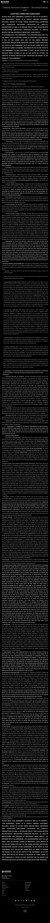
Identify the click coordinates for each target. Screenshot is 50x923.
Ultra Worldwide (28, 882)
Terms (27, 907)
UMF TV (26, 888)
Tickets (3, 883)
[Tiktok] (23, 900)
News (3, 891)
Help (3, 893)
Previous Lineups (5, 887)
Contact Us (4, 895)
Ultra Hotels (4, 885)
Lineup (3, 882)
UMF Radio (27, 890)
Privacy (23, 907)
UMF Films (27, 887)
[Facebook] (15, 900)
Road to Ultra (27, 883)
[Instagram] (18, 900)
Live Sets (3, 888)
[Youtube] (26, 900)
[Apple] (34, 900)
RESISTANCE (27, 885)
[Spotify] (31, 900)
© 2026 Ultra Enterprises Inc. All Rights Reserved (25, 904)
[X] (21, 900)
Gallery (3, 890)
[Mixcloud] (29, 900)
